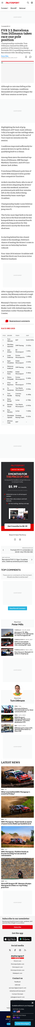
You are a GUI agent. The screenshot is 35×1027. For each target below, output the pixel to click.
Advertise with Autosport (17, 991)
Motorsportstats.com (17, 970)
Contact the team (17, 994)
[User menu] (32, 3)
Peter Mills (4, 56)
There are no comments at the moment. (17, 576)
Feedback (17, 981)
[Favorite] (26, 57)
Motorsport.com (17, 967)
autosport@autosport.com (17, 988)
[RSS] (25, 950)
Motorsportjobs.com (17, 964)
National (22, 8)
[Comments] (31, 57)
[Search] (28, 3)
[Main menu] (2, 3)
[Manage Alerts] (20, 539)
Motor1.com (17, 961)
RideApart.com (17, 973)
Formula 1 (4, 8)
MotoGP (14, 8)
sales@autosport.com (17, 997)
